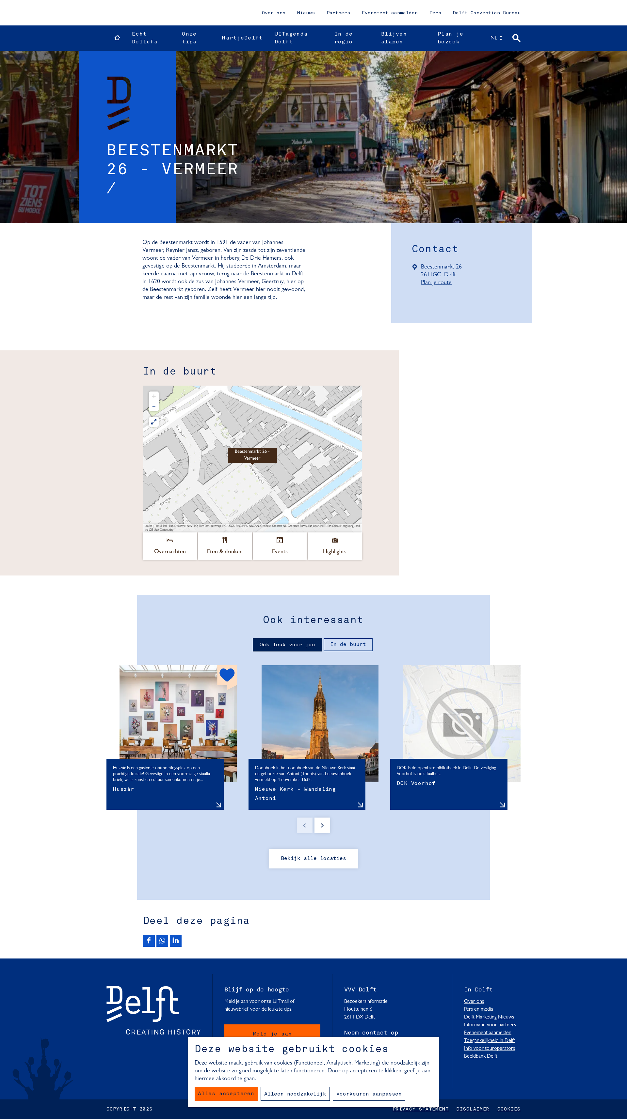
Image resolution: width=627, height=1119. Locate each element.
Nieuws (306, 13)
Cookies (509, 1109)
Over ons (273, 13)
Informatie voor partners (490, 1025)
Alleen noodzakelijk (295, 1094)
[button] (252, 459)
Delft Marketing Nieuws (489, 1017)
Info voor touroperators (489, 1048)
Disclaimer (473, 1109)
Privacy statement (421, 1109)
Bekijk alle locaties (313, 858)
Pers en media (478, 1009)
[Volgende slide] (322, 825)
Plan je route (438, 283)
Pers (435, 13)
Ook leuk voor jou (287, 645)
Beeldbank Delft (480, 1056)
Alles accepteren (226, 1093)
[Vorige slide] (305, 825)
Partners (338, 13)
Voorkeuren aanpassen (369, 1094)
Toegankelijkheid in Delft (489, 1040)
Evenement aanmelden (390, 13)
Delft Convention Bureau (487, 13)
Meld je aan (272, 1034)
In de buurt (348, 644)
